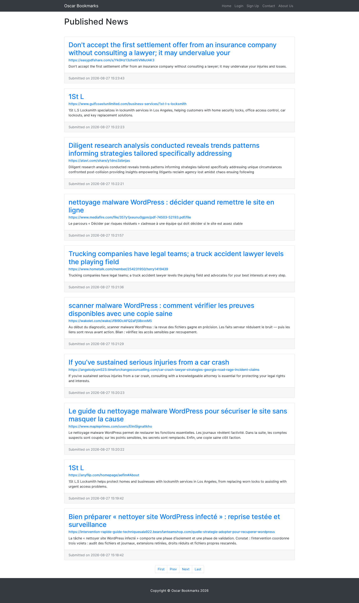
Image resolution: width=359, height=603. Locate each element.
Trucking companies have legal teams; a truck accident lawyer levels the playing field (176, 258)
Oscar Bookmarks (81, 5)
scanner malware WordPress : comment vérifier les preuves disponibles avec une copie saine (161, 309)
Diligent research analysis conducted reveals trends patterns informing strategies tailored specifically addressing (164, 149)
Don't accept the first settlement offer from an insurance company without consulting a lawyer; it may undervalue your (173, 49)
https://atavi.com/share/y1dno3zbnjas (99, 160)
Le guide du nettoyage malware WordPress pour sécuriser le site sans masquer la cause (178, 415)
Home (226, 6)
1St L (76, 96)
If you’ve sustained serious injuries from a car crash (149, 362)
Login (239, 6)
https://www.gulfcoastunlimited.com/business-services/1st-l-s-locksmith (128, 104)
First (161, 569)
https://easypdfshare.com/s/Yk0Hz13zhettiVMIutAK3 (111, 60)
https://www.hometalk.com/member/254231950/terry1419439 (118, 269)
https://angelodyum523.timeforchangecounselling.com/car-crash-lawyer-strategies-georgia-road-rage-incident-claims (164, 369)
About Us (285, 6)
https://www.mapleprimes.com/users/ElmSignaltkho (110, 426)
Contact (268, 6)
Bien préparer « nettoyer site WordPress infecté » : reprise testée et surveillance (174, 521)
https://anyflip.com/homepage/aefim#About (104, 475)
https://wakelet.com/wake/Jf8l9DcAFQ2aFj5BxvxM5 (110, 321)
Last (198, 569)
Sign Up (253, 6)
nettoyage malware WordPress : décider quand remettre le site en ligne (171, 206)
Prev (173, 569)
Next (185, 569)
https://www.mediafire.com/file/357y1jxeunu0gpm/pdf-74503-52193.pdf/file (130, 217)
